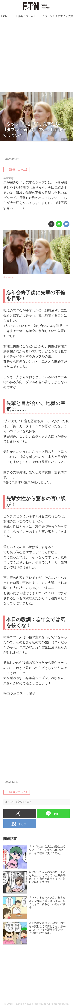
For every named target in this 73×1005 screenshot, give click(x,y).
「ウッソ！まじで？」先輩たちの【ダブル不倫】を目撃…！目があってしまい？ (35, 129)
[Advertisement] (36, 55)
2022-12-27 (12, 159)
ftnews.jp (67, 139)
